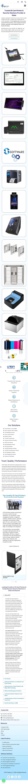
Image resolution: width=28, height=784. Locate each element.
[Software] (14, 152)
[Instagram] (19, 777)
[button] (1, 367)
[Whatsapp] (3, 780)
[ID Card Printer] (14, 128)
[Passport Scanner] (14, 324)
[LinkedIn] (15, 777)
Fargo (8, 537)
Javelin (17, 537)
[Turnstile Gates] (14, 275)
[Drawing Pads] (14, 103)
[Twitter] (12, 777)
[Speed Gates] (14, 250)
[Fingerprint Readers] (14, 300)
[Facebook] (8, 777)
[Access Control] (14, 226)
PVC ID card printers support (9, 484)
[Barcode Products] (14, 177)
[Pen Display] (14, 79)
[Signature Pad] (14, 54)
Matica (13, 537)
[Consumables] (14, 349)
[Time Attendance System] (14, 201)
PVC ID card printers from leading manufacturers (12, 475)
